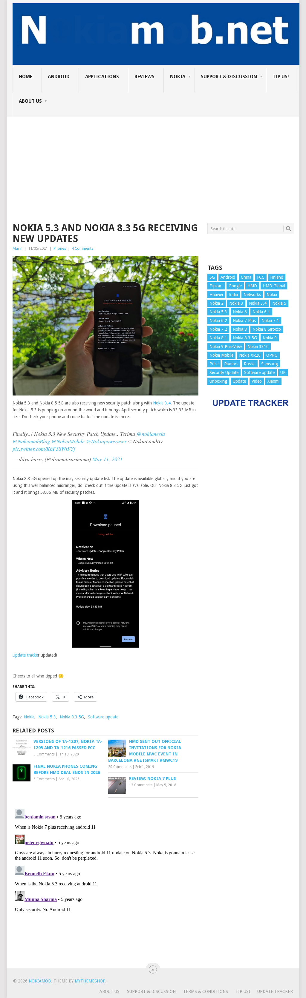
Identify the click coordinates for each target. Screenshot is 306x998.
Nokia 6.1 (261, 311)
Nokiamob (40, 981)
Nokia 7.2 (218, 329)
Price (213, 363)
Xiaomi (273, 381)
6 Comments (44, 779)
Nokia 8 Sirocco (267, 329)
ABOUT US (30, 101)
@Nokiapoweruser (106, 441)
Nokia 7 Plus (244, 320)
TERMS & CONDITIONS (205, 991)
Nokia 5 (279, 303)
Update (239, 381)
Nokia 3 (236, 303)
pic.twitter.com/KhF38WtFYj (44, 448)
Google (235, 285)
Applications (102, 76)
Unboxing (218, 381)
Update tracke (25, 655)
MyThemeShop (90, 981)
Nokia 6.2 (218, 320)
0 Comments (44, 754)
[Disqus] (105, 881)
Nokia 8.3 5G (72, 717)
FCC (260, 277)
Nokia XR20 (250, 355)
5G (212, 277)
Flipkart (216, 285)
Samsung (269, 363)
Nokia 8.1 (218, 337)
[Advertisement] (153, 159)
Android (59, 76)
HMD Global (274, 285)
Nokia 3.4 (162, 403)
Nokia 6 (240, 311)
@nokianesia (151, 433)
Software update (103, 717)
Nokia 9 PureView (225, 346)
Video (257, 381)
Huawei (216, 294)
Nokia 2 (216, 303)
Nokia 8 (240, 329)
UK (283, 372)
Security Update (223, 372)
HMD (252, 285)
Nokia (177, 76)
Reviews (144, 76)
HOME (25, 76)
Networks (252, 294)
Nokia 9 (270, 337)
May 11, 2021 (107, 459)
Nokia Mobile (221, 355)
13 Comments (140, 785)
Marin (17, 248)
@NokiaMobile (68, 441)
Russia (249, 363)
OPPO (272, 355)
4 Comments (82, 248)
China (246, 277)
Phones (59, 248)
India (233, 294)
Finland (276, 277)
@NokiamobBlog (31, 441)
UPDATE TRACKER (275, 991)
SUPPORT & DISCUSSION (229, 76)
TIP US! (281, 76)
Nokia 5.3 (47, 717)
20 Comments (119, 767)
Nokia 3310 (258, 346)
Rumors (231, 363)
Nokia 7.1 (270, 320)
